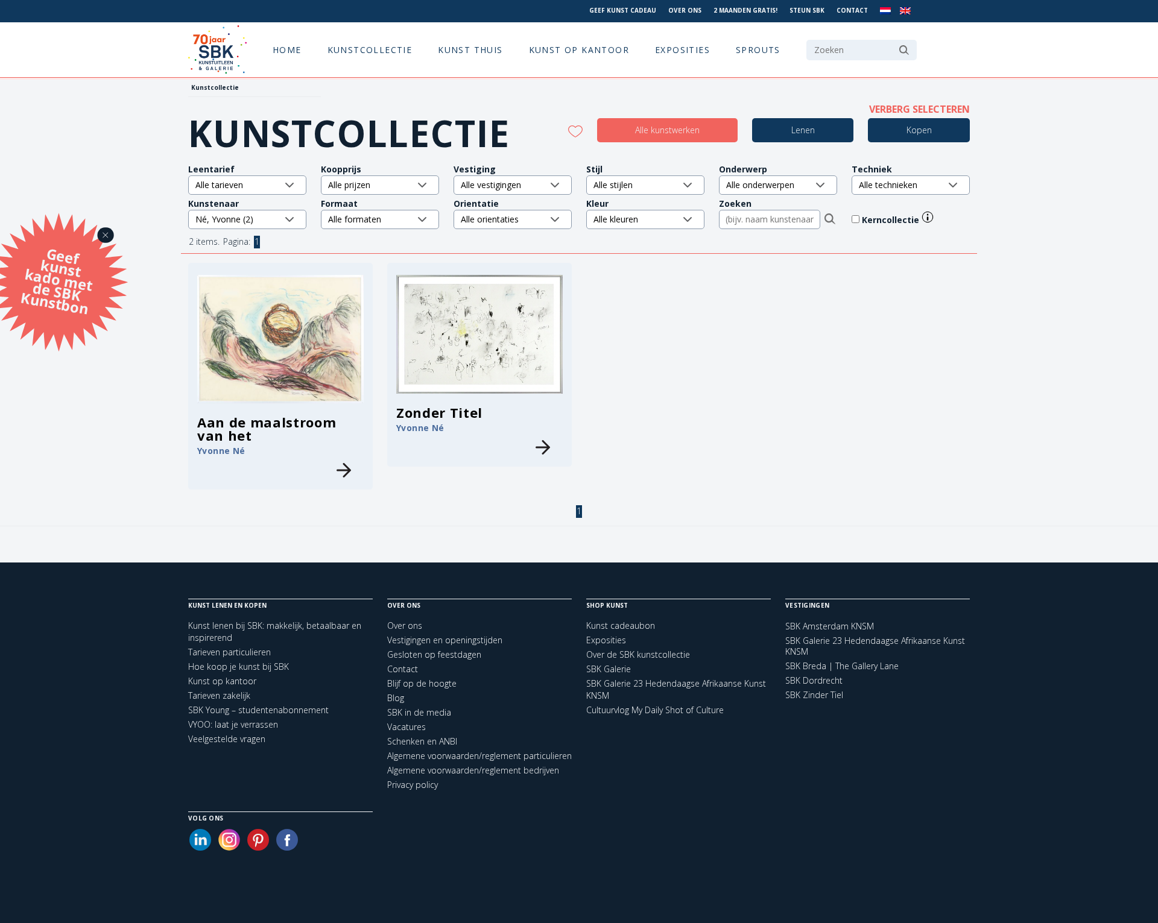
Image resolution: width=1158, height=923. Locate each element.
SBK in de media (419, 712)
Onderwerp (743, 169)
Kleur (597, 203)
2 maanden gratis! (745, 10)
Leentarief (211, 169)
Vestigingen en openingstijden (444, 640)
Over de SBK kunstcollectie (638, 654)
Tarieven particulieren (229, 652)
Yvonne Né (221, 450)
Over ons (684, 10)
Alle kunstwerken (667, 130)
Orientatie (476, 203)
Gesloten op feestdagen (434, 654)
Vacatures (406, 726)
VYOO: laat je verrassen (233, 724)
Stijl (594, 169)
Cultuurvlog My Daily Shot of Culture (655, 710)
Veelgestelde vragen (226, 739)
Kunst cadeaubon (620, 625)
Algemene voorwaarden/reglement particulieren (479, 755)
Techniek (872, 169)
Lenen (803, 130)
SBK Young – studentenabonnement (258, 710)
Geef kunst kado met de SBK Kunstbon (56, 279)
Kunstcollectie (370, 49)
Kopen (919, 130)
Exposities (682, 49)
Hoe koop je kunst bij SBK (238, 666)
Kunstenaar (213, 203)
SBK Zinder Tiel (814, 695)
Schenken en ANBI (422, 741)
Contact (852, 10)
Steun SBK (806, 10)
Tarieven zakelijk (219, 695)
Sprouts (758, 49)
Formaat (339, 203)
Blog (395, 698)
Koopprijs (341, 169)
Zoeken (735, 203)
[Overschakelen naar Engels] (905, 11)
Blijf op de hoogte (422, 683)
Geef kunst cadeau (622, 10)
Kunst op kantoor (579, 49)
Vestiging (475, 169)
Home (287, 49)
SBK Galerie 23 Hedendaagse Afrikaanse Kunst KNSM (875, 646)
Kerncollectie (892, 219)
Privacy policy (412, 784)
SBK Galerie (608, 669)
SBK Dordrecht (814, 680)
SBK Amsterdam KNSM (829, 626)
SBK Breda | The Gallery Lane (842, 666)
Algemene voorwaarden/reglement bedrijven (473, 770)
